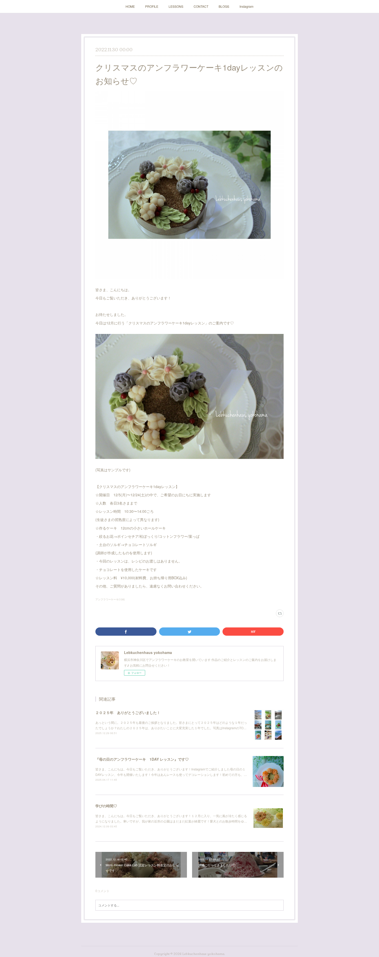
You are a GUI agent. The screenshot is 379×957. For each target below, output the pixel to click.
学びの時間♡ (106, 805)
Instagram (246, 6)
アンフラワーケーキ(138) (110, 599)
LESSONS (176, 6)
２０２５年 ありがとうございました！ (127, 712)
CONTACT (201, 6)
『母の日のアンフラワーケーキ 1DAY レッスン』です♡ (142, 759)
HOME (130, 6)
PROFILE (151, 6)
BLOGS (224, 6)
